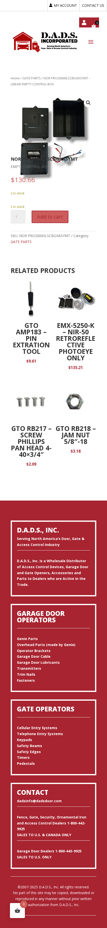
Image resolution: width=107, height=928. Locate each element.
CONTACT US (93, 5)
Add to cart (50, 216)
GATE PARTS (31, 78)
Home (15, 78)
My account (84, 22)
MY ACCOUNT (65, 5)
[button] (88, 102)
